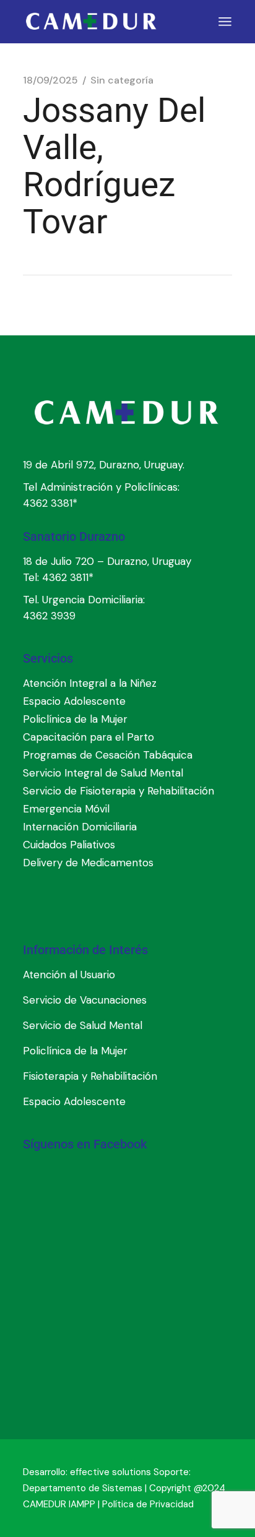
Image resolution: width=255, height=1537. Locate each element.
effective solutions (110, 1472)
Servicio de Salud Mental (82, 1025)
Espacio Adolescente (74, 1101)
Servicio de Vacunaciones (85, 1000)
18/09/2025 (50, 80)
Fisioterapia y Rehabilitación (90, 1076)
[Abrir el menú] (225, 21)
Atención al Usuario (69, 974)
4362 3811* (67, 577)
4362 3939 (49, 615)
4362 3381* (50, 503)
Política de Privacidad (148, 1504)
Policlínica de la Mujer (75, 1050)
